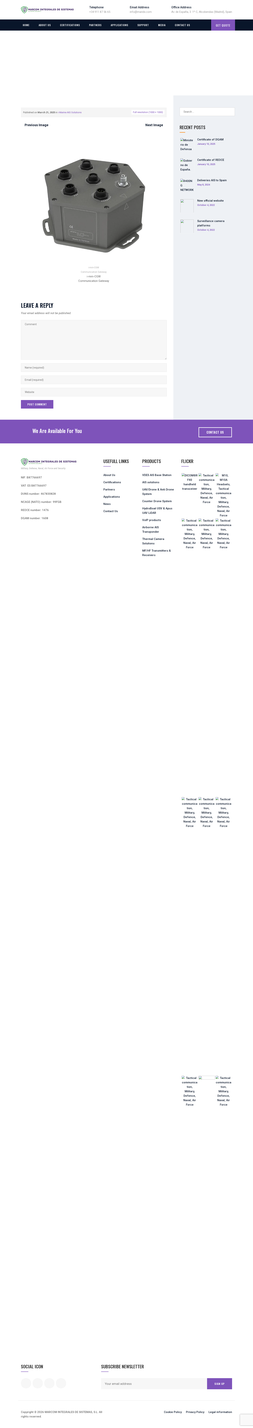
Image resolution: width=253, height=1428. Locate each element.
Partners (95, 25)
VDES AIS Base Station (157, 475)
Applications (119, 25)
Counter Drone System (157, 501)
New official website (210, 200)
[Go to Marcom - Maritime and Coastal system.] (22, 69)
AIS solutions (150, 482)
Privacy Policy (195, 1412)
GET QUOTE (223, 25)
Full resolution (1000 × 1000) (148, 112)
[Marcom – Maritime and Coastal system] (47, 9)
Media (162, 25)
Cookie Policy (173, 1412)
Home (26, 25)
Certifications (70, 25)
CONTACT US (215, 432)
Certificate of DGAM (210, 139)
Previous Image (36, 125)
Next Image (154, 125)
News (107, 504)
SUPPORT (143, 25)
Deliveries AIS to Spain (212, 180)
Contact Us (182, 25)
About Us (45, 25)
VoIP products (151, 520)
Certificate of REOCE (210, 160)
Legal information (220, 1412)
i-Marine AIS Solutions (69, 112)
